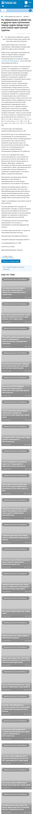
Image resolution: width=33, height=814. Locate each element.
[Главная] (2, 16)
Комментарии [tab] (7, 256)
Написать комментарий (10, 261)
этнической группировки (10, 61)
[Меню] (3, 10)
